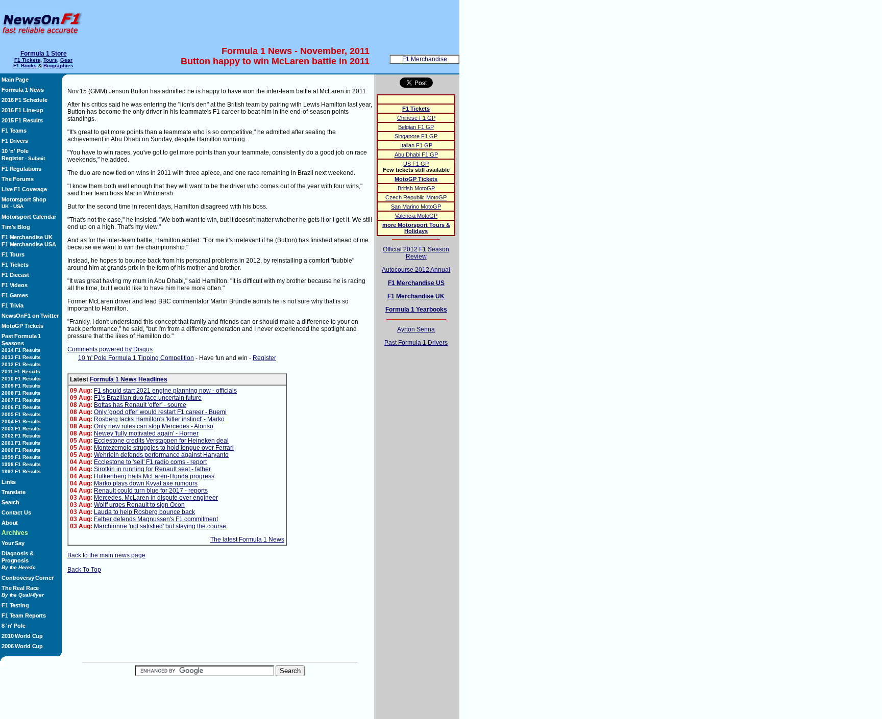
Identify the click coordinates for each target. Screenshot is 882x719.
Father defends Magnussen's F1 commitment (156, 519)
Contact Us (16, 512)
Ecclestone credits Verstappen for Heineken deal (161, 440)
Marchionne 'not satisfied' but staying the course (160, 526)
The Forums (18, 179)
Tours (50, 60)
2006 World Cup (22, 646)
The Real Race (23, 591)
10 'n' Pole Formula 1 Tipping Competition (136, 358)
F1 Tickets (27, 60)
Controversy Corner (28, 578)
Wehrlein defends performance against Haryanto (161, 454)
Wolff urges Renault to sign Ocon (139, 504)
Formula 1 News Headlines (128, 379)
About (10, 523)
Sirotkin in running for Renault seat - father (152, 469)
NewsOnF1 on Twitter (30, 316)
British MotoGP (416, 188)
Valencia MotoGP (416, 216)
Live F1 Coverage (24, 189)
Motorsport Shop (24, 199)
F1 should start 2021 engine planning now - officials (165, 390)
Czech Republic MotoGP (416, 197)
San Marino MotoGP (416, 206)
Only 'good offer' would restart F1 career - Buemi (160, 412)
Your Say (13, 543)
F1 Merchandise (424, 59)
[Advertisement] (273, 23)
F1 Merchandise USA (29, 244)
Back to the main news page (106, 555)
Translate (14, 492)
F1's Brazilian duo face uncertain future (148, 397)
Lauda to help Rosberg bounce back (144, 512)
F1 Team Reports (24, 615)
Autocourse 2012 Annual (416, 269)
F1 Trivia (12, 305)
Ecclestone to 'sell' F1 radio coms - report (150, 462)
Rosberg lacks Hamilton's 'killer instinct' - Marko (159, 419)
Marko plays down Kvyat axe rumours (146, 483)
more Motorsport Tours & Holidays (416, 228)
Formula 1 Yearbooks (416, 309)
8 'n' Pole (14, 626)
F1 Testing (15, 605)
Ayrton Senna (416, 329)
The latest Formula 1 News (247, 539)
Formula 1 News (23, 90)
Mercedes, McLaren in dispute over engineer (156, 497)
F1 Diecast (15, 275)
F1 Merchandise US (416, 283)
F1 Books (25, 65)
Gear (66, 60)
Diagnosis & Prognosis (19, 560)
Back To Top (84, 569)
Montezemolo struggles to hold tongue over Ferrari (164, 447)
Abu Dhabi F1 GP (416, 154)
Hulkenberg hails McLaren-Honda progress (154, 476)
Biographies (58, 65)
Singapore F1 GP (416, 136)
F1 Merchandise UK (27, 237)
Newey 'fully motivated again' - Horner (146, 433)
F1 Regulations (21, 169)
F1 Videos (15, 285)
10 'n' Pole (15, 151)
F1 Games (15, 295)
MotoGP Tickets (22, 326)
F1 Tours (13, 254)
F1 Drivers (15, 141)
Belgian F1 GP (416, 127)
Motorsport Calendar (29, 217)
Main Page (15, 79)
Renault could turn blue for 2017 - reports (151, 490)
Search (10, 502)
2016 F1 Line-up (22, 110)
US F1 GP (416, 164)
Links (9, 482)
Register (12, 158)
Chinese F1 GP (416, 118)
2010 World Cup (22, 636)
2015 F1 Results (22, 120)
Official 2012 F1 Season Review (416, 253)
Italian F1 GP (416, 145)
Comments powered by (110, 349)
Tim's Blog (16, 227)
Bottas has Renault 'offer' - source (140, 404)
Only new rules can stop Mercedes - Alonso (153, 426)
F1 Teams (14, 130)
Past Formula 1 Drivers (416, 342)
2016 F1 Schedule (24, 100)
